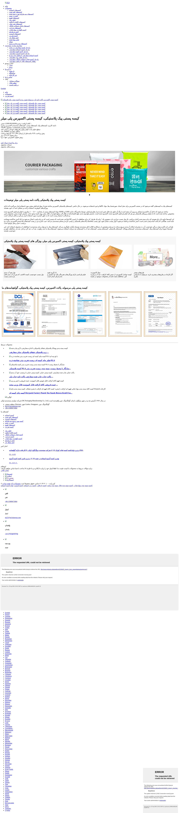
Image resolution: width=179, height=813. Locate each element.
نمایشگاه (12, 73)
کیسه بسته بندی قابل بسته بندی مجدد (60, 485)
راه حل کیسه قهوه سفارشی (18, 51)
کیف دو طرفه (14, 32)
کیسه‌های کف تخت (15, 12)
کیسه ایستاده (9, 415)
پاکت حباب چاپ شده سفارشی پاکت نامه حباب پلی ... (31, 377)
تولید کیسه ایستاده (7, 485)
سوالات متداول (14, 81)
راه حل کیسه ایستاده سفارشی (19, 49)
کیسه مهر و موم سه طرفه (14, 421)
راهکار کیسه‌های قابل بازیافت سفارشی (22, 61)
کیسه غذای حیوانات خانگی (14, 435)
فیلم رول (12, 20)
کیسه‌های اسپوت (15, 34)
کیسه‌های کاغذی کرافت (17, 22)
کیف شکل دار (14, 38)
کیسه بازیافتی (42, 485)
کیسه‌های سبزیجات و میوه (18, 44)
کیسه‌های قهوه (14, 18)
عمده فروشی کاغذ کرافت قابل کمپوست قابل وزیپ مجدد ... (33, 385)
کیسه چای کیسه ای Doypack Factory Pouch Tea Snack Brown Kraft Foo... (40, 393)
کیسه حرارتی (9, 437)
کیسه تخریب (13, 36)
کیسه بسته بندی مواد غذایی (83, 485)
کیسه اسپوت (18, 485)
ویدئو (10, 67)
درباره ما (8, 69)
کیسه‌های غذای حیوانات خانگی (19, 26)
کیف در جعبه (13, 16)
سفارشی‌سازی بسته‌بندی (13, 46)
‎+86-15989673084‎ (11, 408)
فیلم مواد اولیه (14, 40)
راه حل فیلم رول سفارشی (18, 57)
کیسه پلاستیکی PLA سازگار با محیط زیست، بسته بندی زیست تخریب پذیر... (40, 368)
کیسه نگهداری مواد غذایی (17, 30)
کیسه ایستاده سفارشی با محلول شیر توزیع (23, 55)
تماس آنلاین (5, 470)
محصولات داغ (16, 483)
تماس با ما (8, 77)
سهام (11, 42)
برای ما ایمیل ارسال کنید (9, 143)
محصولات (8, 8)
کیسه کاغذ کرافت (11, 433)
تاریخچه (11, 71)
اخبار (10, 65)
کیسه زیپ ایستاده (30, 485)
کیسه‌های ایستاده (15, 10)
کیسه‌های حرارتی (15, 28)
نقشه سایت (6, 483)
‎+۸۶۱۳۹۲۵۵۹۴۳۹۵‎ (11, 534)
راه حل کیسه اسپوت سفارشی (19, 53)
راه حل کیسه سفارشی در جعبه (19, 47)
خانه (6, 6)
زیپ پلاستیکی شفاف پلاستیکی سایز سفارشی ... (29, 352)
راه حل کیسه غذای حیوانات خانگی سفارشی (24, 59)
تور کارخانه (13, 75)
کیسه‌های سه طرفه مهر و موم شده (21, 14)
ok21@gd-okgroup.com (13, 406)
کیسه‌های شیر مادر (15, 24)
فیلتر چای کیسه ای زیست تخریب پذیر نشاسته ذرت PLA (32, 360)
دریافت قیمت (13, 85)
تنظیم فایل (12, 83)
